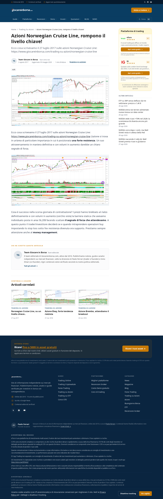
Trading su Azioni (65, 392)
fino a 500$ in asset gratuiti (39, 347)
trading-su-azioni (77, 62)
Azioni (127, 399)
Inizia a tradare (140, 10)
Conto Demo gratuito (100, 388)
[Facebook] (148, 2)
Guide (15, 19)
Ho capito (145, 493)
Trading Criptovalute (67, 384)
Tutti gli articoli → (31, 266)
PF (14, 425)
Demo (52, 19)
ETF (126, 407)
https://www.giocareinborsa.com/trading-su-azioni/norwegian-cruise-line (50, 136)
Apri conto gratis (134, 49)
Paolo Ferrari (23, 424)
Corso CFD (62, 399)
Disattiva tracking (128, 493)
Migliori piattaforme (99, 380)
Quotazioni (75, 19)
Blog (126, 388)
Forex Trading (64, 388)
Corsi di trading (98, 392)
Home (13, 29)
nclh (13, 70)
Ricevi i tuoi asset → (135, 348)
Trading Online (64, 380)
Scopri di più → (65, 426)
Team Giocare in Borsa (28, 59)
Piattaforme (27, 19)
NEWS (94, 19)
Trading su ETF (64, 396)
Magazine (129, 384)
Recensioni (41, 19)
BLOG (87, 19)
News (127, 380)
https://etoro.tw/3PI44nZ (19, 462)
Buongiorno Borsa (132, 403)
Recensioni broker (99, 384)
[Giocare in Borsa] (22, 10)
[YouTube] (151, 2)
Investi (62, 19)
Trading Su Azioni (26, 29)
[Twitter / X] (145, 2)
